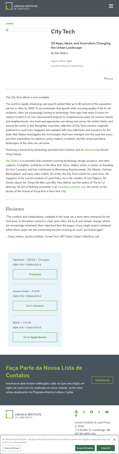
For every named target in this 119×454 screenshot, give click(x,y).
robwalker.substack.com (72, 187)
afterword (90, 149)
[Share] (108, 78)
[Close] (114, 439)
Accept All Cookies (85, 448)
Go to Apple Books (35, 337)
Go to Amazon (35, 305)
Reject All (105, 448)
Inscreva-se (102, 380)
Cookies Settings (11, 448)
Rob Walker (12, 160)
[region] (59, 444)
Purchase (35, 274)
